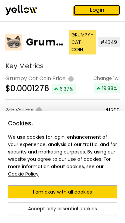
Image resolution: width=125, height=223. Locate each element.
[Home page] (26, 10)
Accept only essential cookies (62, 208)
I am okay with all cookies (62, 192)
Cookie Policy (23, 174)
